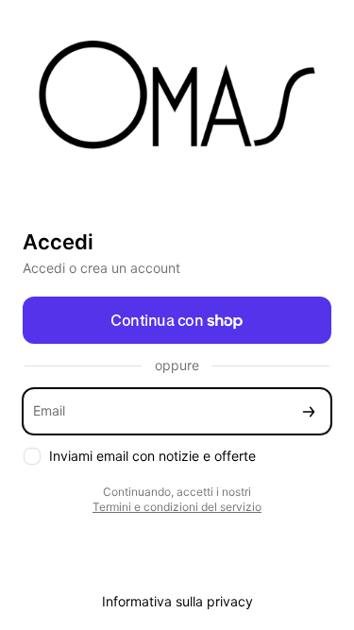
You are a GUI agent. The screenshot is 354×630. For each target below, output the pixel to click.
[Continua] (309, 411)
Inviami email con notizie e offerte (152, 456)
